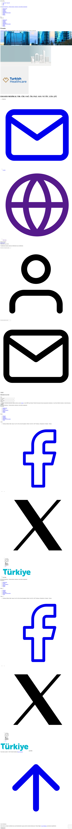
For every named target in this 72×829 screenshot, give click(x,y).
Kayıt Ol (8, 2)
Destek (4, 412)
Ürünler (4, 10)
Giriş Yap (4, 2)
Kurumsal (2, 580)
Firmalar (4, 9)
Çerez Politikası (5, 410)
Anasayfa (2, 30)
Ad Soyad (2, 398)
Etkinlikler (4, 11)
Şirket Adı (2, 400)
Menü (1, 588)
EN (3, 4)
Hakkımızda (5, 8)
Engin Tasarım (20, 751)
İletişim (4, 14)
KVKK (4, 409)
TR (3, 3)
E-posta (1, 399)
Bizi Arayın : (2, 242)
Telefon (1, 401)
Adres (1, 596)
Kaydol (2, 392)
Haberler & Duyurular (7, 12)
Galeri (4, 13)
